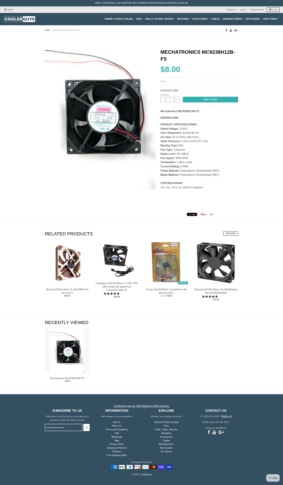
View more (231, 233)
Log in (243, 9)
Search (116, 422)
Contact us (231, 9)
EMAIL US (226, 416)
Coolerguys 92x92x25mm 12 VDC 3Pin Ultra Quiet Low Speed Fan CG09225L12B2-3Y (117, 286)
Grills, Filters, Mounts (159, 19)
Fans (139, 19)
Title (162, 81)
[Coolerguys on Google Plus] (236, 30)
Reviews (116, 451)
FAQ (116, 433)
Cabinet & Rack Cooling (118, 19)
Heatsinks (183, 19)
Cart (274, 10)
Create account (257, 9)
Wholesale (116, 437)
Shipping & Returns (117, 447)
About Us (117, 425)
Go (86, 427)
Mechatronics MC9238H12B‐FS (67, 378)
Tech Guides (252, 19)
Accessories (200, 19)
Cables (215, 19)
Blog (116, 440)
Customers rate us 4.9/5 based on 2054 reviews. (142, 406)
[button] (112, 293)
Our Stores (270, 19)
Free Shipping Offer (116, 455)
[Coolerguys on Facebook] (226, 30)
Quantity (164, 95)
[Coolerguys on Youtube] (231, 30)
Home (47, 30)
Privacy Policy (117, 444)
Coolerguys (146, 474)
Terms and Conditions (116, 429)
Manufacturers (232, 19)
